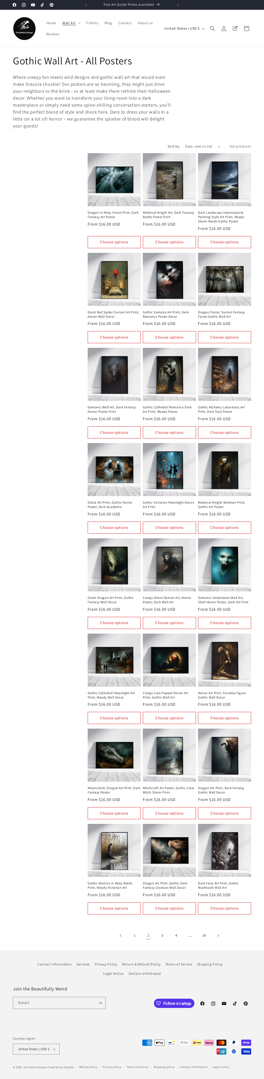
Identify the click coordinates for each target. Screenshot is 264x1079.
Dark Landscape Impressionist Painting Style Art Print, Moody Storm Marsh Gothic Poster (221, 217)
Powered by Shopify (60, 1067)
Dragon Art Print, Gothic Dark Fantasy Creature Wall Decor (165, 885)
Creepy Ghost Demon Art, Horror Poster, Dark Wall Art (167, 600)
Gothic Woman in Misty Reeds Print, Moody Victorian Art (110, 885)
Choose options (114, 241)
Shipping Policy (210, 964)
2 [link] (148, 935)
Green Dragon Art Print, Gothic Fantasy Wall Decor (111, 600)
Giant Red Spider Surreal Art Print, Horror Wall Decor (113, 314)
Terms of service (137, 1067)
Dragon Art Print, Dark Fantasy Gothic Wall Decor (221, 790)
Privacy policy (111, 1067)
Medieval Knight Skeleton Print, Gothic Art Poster (221, 504)
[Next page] (218, 935)
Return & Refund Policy (141, 964)
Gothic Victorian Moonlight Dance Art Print (168, 504)
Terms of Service (179, 964)
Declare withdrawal (145, 973)
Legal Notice (113, 973)
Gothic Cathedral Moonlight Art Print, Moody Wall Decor (111, 695)
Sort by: (174, 146)
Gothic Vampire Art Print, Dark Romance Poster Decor (166, 314)
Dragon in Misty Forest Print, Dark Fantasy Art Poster (113, 215)
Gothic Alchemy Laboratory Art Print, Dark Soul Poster (221, 409)
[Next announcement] (178, 5)
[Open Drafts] (235, 28)
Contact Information (54, 964)
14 (204, 935)
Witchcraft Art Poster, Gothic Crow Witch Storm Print (168, 790)
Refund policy (88, 1067)
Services (83, 964)
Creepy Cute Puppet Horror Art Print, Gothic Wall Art (165, 695)
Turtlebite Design (35, 1067)
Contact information (194, 1067)
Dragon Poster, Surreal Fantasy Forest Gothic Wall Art (221, 314)
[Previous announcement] (86, 5)
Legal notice (221, 1067)
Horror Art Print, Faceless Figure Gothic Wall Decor (222, 695)
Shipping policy (164, 1067)
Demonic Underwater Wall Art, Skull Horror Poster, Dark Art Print (223, 600)
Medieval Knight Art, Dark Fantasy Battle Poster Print (168, 215)
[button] (71, 23)
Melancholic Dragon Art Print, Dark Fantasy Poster (114, 790)
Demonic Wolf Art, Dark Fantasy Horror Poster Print (112, 409)
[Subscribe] (99, 1003)
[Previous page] (120, 935)
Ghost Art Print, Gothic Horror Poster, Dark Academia (110, 504)
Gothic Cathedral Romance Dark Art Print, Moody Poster (167, 409)
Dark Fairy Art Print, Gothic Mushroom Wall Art (218, 885)
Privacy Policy (106, 964)
